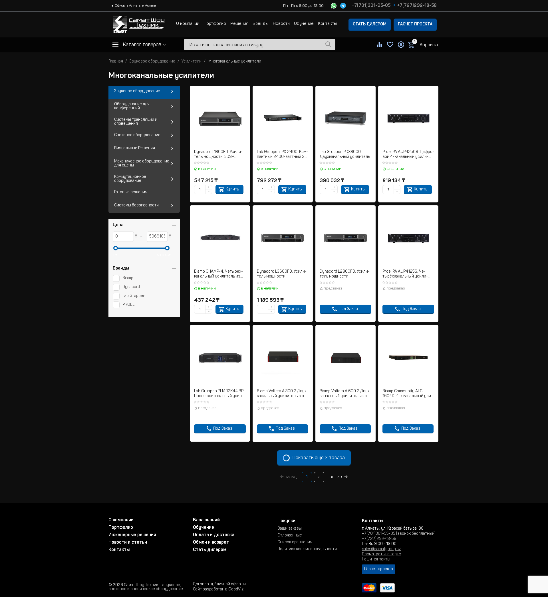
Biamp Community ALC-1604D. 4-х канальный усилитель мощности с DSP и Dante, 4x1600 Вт (407, 394)
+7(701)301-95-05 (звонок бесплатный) (399, 534)
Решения (239, 24)
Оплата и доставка (213, 535)
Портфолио (215, 24)
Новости (281, 24)
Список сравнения (294, 542)
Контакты (327, 24)
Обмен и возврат (211, 542)
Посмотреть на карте (381, 554)
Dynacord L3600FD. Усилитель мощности (282, 274)
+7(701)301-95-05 (371, 5)
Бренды (261, 24)
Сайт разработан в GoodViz (218, 590)
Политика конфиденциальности (307, 549)
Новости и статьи (127, 542)
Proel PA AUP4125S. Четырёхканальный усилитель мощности (405, 274)
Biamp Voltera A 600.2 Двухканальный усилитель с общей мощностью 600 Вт (345, 394)
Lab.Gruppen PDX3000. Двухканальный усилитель (345, 154)
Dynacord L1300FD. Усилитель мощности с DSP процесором (218, 155)
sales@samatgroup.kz (381, 549)
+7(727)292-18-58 (417, 5)
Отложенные (289, 536)
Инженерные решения (132, 535)
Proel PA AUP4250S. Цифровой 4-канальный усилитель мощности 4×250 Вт (408, 155)
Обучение (304, 24)
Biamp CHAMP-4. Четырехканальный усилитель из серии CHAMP (218, 274)
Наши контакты (376, 560)
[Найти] (328, 44)
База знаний (206, 520)
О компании (187, 24)
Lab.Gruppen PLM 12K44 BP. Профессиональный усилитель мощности (220, 394)
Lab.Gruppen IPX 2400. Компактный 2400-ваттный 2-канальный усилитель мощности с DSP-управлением (282, 155)
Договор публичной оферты (219, 584)
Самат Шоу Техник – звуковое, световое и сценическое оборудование (145, 587)
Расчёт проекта (415, 25)
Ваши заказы (289, 529)
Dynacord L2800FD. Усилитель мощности (345, 274)
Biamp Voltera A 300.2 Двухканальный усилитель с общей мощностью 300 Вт (282, 394)
